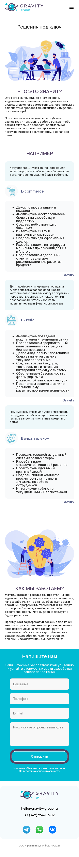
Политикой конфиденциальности (39, 771)
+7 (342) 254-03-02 (40, 815)
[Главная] (24, 7)
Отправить (39, 756)
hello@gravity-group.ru (39, 808)
